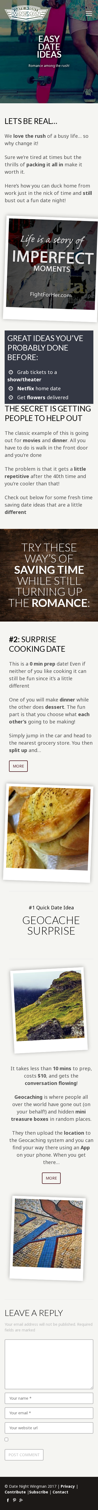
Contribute (15, 1492)
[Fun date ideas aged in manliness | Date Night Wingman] (26, 13)
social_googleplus (21, 1500)
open (89, 13)
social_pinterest (14, 1500)
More (18, 766)
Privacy (68, 1486)
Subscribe (38, 1492)
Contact (60, 1492)
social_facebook (8, 1500)
